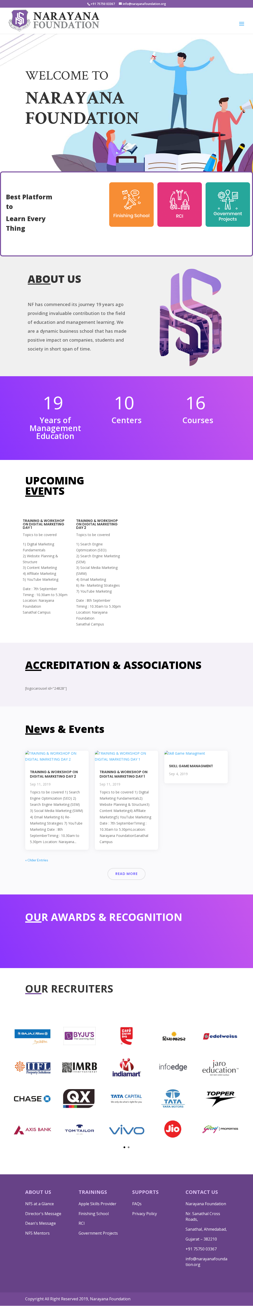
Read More (126, 873)
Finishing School (94, 1213)
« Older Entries (36, 860)
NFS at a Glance (39, 1203)
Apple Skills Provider (97, 1203)
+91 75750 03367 (201, 1249)
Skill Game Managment (191, 766)
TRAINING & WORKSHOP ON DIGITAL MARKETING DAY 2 (54, 774)
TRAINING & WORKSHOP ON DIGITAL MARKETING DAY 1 (124, 774)
